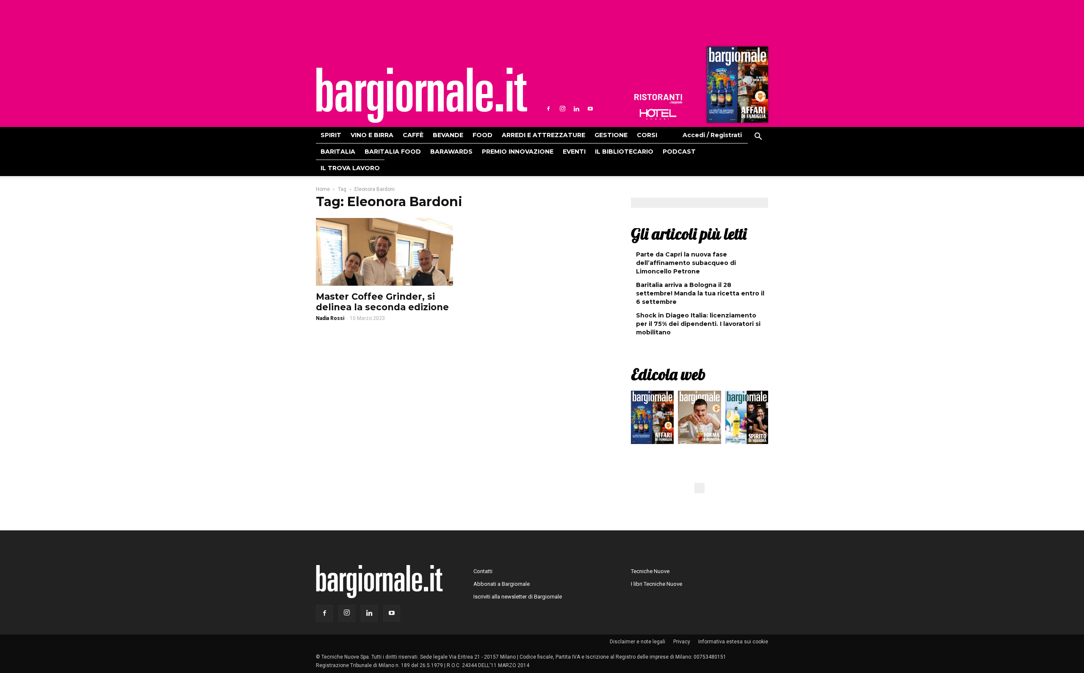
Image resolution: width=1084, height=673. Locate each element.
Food (482, 135)
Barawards (451, 151)
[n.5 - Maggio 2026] (746, 419)
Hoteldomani (658, 114)
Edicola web (668, 374)
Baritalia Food (393, 151)
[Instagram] (562, 109)
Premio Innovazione (517, 151)
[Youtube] (590, 109)
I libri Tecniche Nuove (656, 584)
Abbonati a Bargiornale (501, 584)
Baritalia (338, 151)
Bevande (448, 135)
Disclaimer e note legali (637, 642)
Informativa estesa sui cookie (733, 642)
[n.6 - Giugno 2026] (699, 419)
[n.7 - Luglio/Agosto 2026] (736, 87)
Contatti (482, 571)
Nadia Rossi (330, 318)
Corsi (647, 135)
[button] (758, 137)
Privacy (681, 642)
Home (323, 189)
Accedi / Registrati (712, 135)
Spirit (331, 135)
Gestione (611, 135)
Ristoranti (658, 99)
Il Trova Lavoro (350, 168)
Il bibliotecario (624, 151)
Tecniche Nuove (650, 571)
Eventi (574, 151)
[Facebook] (548, 109)
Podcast (679, 151)
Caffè (413, 135)
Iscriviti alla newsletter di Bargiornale (517, 596)
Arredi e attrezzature (543, 135)
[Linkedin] (576, 109)
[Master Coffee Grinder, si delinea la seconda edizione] (384, 252)
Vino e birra (372, 135)
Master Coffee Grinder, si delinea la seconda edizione (382, 301)
